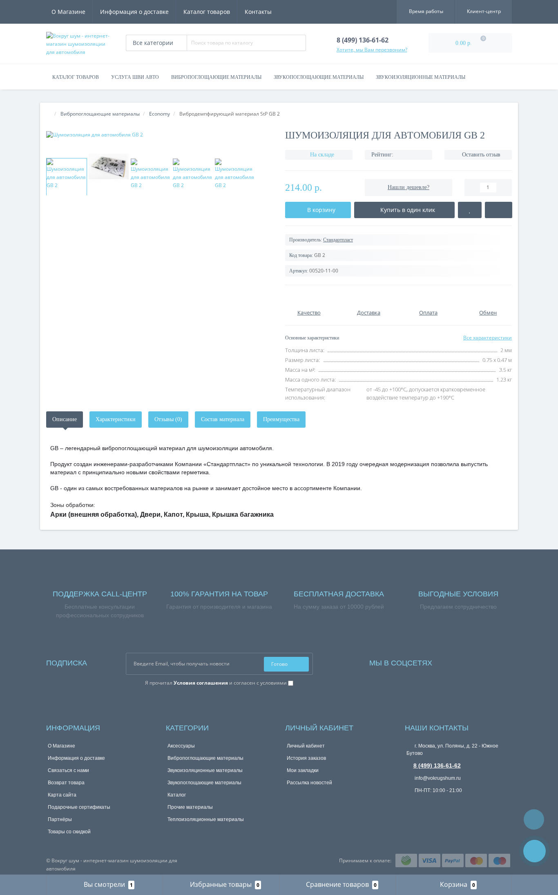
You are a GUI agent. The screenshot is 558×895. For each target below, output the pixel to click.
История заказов (306, 758)
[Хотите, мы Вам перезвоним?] (534, 851)
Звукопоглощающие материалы (319, 77)
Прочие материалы (190, 807)
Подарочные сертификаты (79, 807)
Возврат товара (66, 783)
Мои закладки (303, 770)
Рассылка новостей (309, 783)
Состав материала (222, 419)
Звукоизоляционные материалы (420, 77)
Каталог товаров (206, 12)
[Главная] (48, 113)
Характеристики (116, 419)
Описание (64, 419)
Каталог (176, 795)
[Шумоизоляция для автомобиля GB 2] (159, 134)
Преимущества (281, 419)
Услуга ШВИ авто (135, 77)
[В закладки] (470, 210)
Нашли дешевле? (408, 187)
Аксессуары (181, 746)
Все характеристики (487, 337)
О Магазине (68, 12)
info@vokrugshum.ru (437, 778)
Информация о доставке (134, 12)
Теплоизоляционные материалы (205, 819)
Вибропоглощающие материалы (216, 77)
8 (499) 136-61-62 (437, 765)
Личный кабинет (306, 746)
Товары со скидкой (69, 832)
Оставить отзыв (481, 155)
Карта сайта (62, 795)
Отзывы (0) (168, 419)
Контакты (258, 12)
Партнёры (60, 819)
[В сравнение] (498, 210)
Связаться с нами (68, 770)
